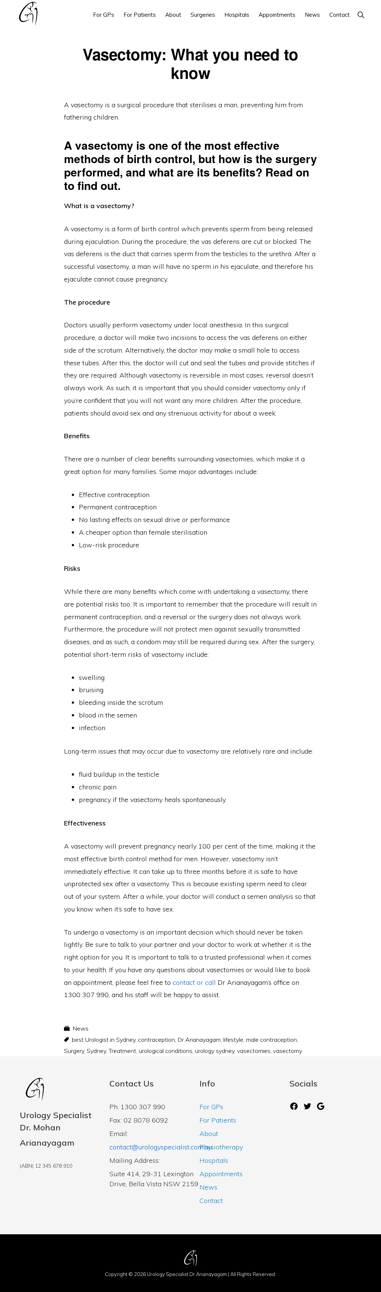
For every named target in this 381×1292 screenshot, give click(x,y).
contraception (156, 1039)
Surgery (74, 1050)
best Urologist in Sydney (103, 1039)
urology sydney (214, 1050)
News (81, 1028)
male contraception (271, 1039)
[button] (360, 14)
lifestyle (233, 1039)
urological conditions (165, 1050)
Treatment (122, 1050)
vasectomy (287, 1050)
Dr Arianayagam (199, 1039)
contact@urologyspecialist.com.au (160, 1147)
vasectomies (253, 1050)
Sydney (96, 1050)
